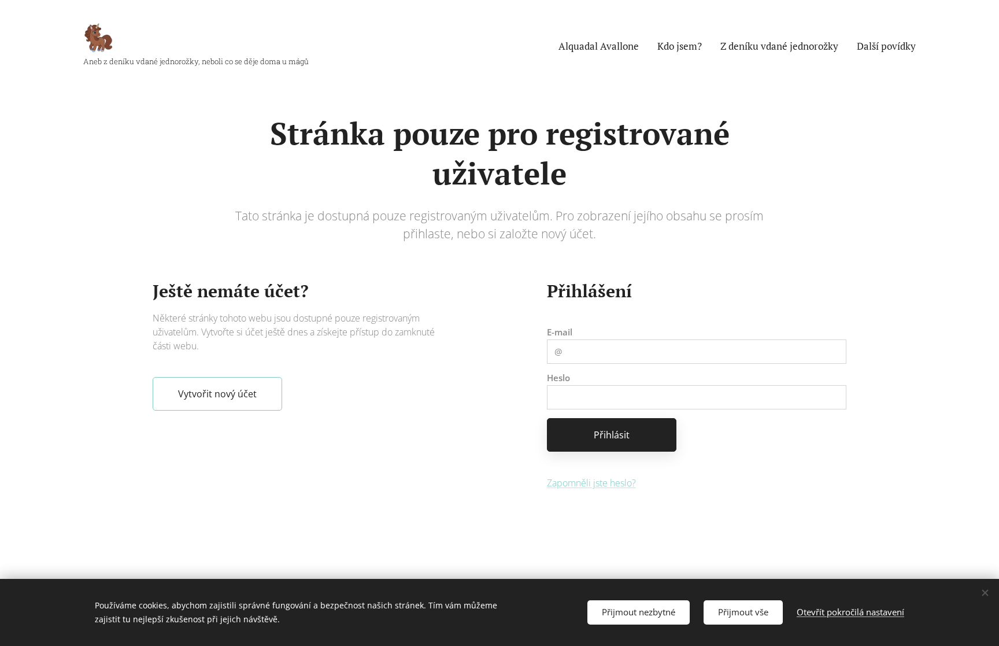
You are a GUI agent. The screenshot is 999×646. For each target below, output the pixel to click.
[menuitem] (602, 46)
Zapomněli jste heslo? (591, 483)
